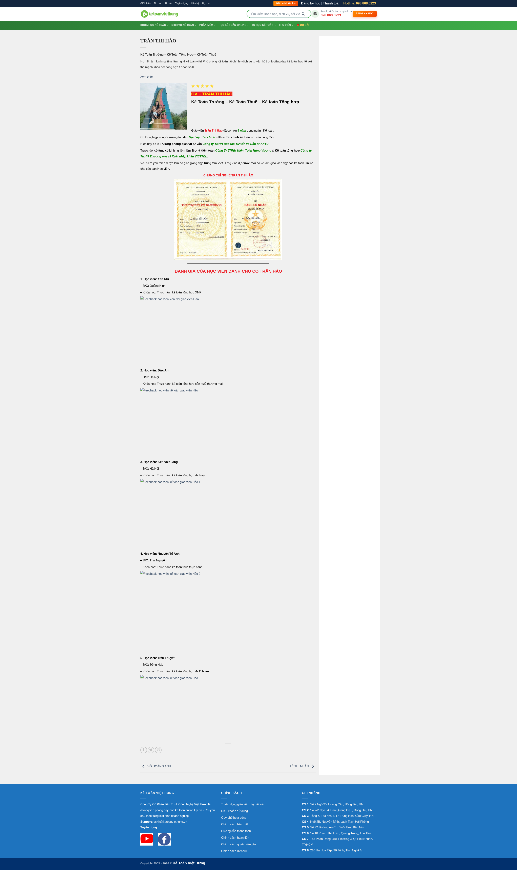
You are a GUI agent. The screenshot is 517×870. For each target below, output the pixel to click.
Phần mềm (206, 25)
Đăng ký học (310, 3)
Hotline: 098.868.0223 (359, 3)
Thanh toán (331, 3)
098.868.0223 (331, 15)
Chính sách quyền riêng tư (238, 844)
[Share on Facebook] (143, 750)
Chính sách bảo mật (234, 824)
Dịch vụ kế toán (182, 25)
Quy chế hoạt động (233, 817)
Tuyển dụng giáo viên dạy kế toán (243, 804)
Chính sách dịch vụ (234, 851)
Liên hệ (195, 3)
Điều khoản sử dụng (234, 811)
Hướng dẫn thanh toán (236, 831)
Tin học (158, 3)
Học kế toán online (232, 25)
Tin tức (168, 3)
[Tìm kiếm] (303, 14)
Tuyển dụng (181, 3)
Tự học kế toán (262, 25)
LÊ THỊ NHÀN (300, 766)
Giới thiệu (145, 3)
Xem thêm (146, 76)
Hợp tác (206, 3)
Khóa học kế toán (153, 25)
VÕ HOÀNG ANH (159, 766)
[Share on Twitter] (151, 750)
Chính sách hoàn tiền (235, 837)
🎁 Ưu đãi (302, 25)
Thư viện (285, 25)
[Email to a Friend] (158, 750)
